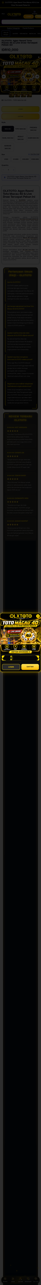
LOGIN (11, 667)
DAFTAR (30, 667)
